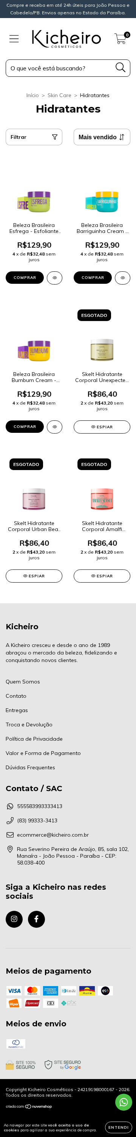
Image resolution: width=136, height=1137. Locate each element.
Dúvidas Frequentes (30, 767)
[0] (120, 40)
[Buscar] (121, 67)
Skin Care (59, 95)
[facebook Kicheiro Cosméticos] (36, 919)
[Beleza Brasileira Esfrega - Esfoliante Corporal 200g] (54, 278)
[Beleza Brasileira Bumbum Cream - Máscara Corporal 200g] (54, 427)
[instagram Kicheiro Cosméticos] (14, 919)
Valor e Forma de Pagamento (43, 753)
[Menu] (14, 39)
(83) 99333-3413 (37, 820)
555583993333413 (39, 806)
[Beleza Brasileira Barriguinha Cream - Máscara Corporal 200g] (122, 278)
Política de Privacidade (34, 738)
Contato (16, 696)
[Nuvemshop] (29, 1107)
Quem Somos (23, 681)
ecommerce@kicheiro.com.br (53, 834)
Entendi (118, 1127)
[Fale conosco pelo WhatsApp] (123, 1102)
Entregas (17, 710)
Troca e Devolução (29, 724)
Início (32, 95)
